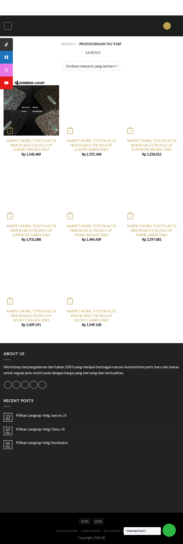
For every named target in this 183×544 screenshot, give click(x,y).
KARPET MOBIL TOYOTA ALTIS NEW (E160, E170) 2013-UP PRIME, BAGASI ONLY (91, 230)
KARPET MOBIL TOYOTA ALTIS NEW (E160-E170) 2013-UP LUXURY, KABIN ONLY (91, 145)
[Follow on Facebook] (8, 385)
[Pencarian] (167, 26)
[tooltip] (6, 44)
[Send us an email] (25, 385)
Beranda (68, 44)
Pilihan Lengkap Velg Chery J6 (40, 429)
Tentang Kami (66, 531)
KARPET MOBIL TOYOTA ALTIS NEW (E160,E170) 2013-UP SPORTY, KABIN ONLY (91, 315)
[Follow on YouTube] (42, 385)
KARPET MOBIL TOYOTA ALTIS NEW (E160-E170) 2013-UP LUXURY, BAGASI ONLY (31, 145)
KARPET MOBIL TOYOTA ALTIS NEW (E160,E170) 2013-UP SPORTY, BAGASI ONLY (31, 315)
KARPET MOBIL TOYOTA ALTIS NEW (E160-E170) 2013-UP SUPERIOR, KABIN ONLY (31, 230)
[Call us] (34, 385)
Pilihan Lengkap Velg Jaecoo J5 (41, 415)
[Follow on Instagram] (16, 385)
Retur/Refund (115, 531)
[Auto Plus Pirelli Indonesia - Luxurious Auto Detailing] (91, 25)
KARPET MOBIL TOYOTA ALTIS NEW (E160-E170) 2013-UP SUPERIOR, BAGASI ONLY (152, 145)
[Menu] (8, 26)
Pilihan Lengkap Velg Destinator (42, 442)
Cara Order (91, 531)
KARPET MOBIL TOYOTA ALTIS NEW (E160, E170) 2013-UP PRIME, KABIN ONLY (152, 230)
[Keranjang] (177, 26)
